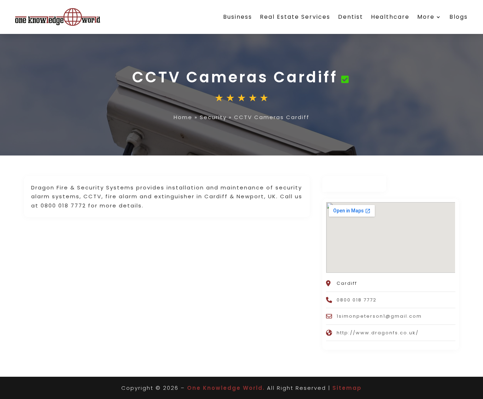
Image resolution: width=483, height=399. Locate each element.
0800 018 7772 (357, 300)
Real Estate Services (295, 17)
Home (183, 117)
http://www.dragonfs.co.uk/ (378, 332)
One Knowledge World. (226, 388)
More (426, 17)
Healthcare (390, 17)
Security (213, 117)
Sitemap (347, 388)
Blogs (458, 17)
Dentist (350, 17)
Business (237, 17)
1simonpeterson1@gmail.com (379, 316)
